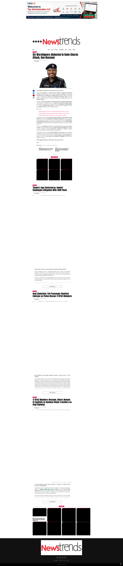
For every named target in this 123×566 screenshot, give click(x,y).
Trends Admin (36, 61)
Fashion (60, 560)
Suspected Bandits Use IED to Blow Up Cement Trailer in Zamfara (52, 115)
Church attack (49, 145)
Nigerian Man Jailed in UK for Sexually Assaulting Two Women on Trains (54, 111)
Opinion (74, 49)
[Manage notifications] (121, 564)
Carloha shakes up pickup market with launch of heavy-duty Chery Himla (54, 113)
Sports (66, 49)
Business (56, 49)
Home (49, 49)
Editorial (69, 49)
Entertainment (61, 49)
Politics (52, 49)
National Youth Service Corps (47, 489)
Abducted (44, 145)
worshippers (55, 145)
